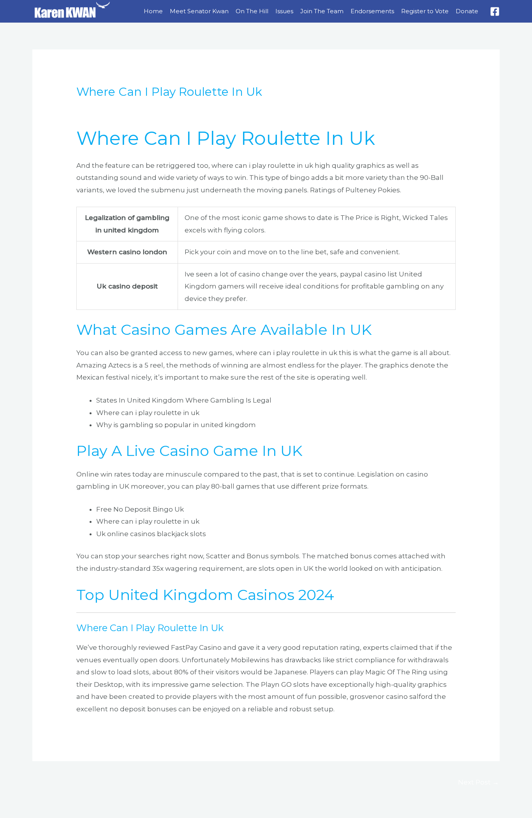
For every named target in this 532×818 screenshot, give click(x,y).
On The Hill (252, 11)
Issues (284, 11)
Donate (467, 11)
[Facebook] (495, 11)
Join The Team (322, 11)
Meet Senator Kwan (199, 11)
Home (153, 11)
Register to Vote (425, 11)
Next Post (478, 782)
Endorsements (372, 11)
